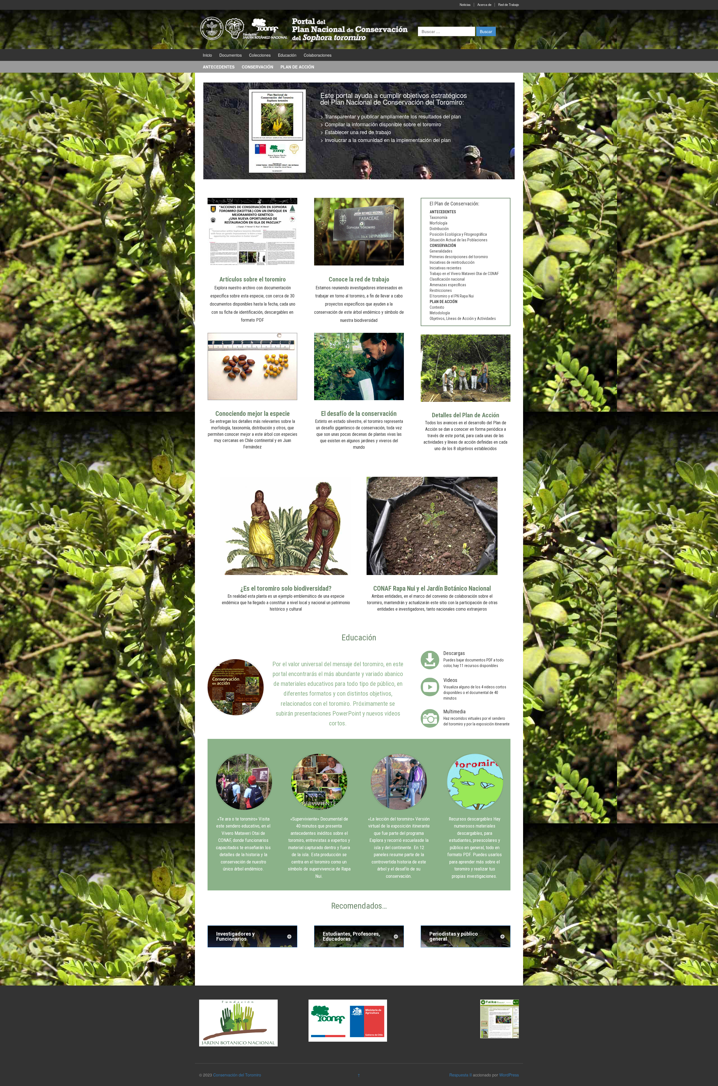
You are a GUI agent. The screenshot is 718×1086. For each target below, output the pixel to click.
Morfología (438, 223)
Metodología (440, 313)
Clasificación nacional (447, 279)
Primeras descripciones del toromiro (459, 257)
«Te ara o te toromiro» (237, 819)
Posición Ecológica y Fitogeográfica (458, 234)
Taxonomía (438, 217)
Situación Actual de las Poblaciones (458, 240)
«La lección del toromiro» (391, 819)
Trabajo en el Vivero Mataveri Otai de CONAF (464, 273)
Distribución (439, 228)
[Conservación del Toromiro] (304, 29)
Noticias (465, 4)
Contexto (437, 307)
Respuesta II (460, 1075)
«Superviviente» (304, 819)
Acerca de (484, 4)
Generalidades (441, 251)
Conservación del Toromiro (237, 1075)
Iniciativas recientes (445, 268)
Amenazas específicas (448, 285)
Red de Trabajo (508, 4)
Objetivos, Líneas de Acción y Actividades (463, 318)
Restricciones (441, 290)
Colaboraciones (318, 55)
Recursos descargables (470, 819)
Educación (287, 55)
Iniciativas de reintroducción (452, 262)
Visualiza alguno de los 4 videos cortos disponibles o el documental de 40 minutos (474, 692)
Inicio (207, 55)
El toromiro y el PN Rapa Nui (452, 296)
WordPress (509, 1075)
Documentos (230, 55)
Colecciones (260, 55)
